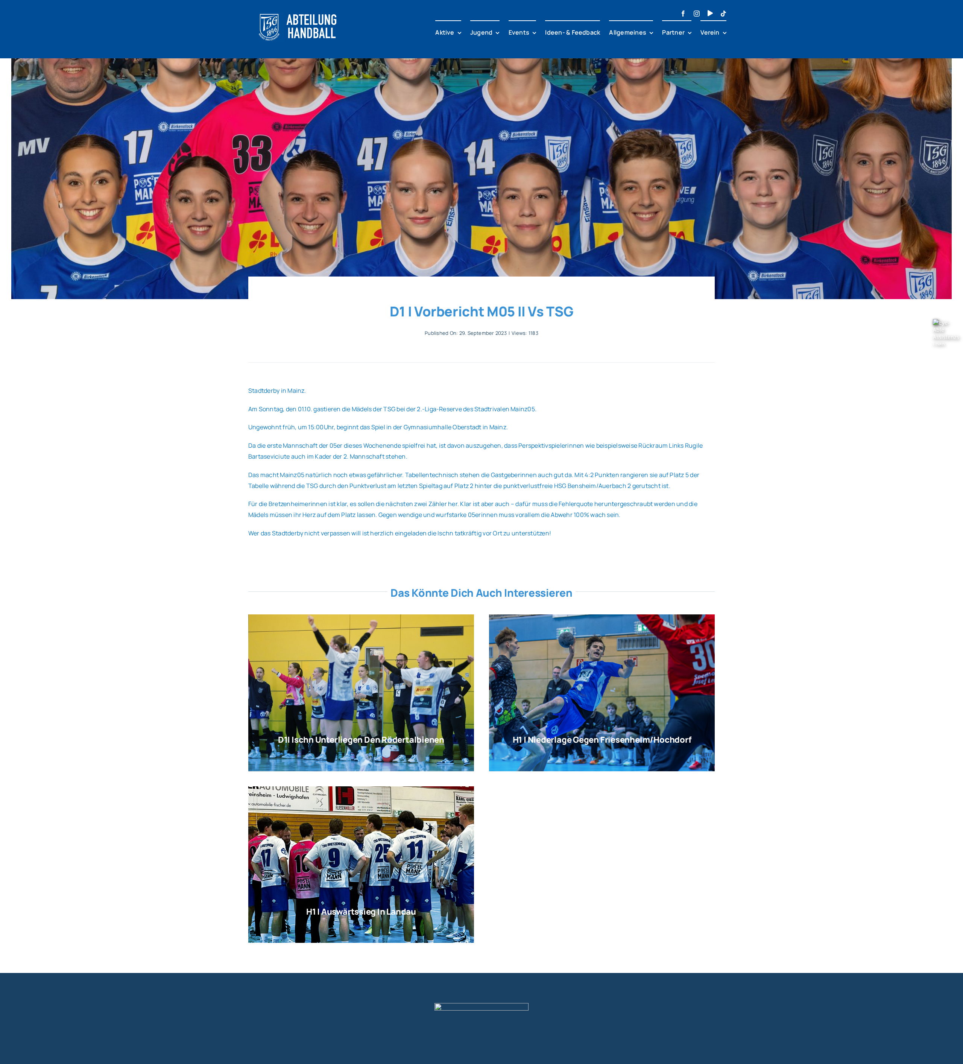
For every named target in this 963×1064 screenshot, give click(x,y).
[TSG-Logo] (481, 1006)
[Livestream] (710, 13)
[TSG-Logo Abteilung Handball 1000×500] (297, 10)
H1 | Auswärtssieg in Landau (361, 911)
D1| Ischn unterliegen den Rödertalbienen (361, 739)
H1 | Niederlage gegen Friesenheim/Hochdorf (602, 739)
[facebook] (683, 14)
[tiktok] (723, 14)
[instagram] (697, 14)
